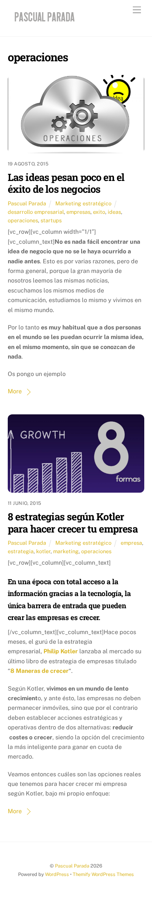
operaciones (23, 220)
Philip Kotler (61, 651)
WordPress (57, 874)
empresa (131, 543)
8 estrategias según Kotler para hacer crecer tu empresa (73, 522)
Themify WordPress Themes (103, 874)
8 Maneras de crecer (39, 670)
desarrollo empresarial (36, 212)
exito (99, 212)
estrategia (21, 551)
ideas (114, 212)
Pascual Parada (27, 203)
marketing (66, 551)
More (15, 391)
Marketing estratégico (83, 203)
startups (51, 220)
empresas (78, 212)
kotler (43, 551)
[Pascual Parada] (43, 23)
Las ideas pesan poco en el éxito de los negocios (66, 183)
